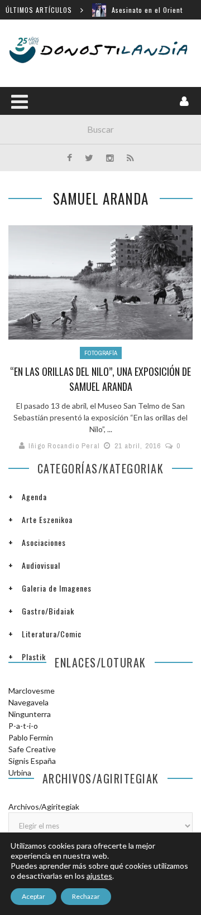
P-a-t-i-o (23, 725)
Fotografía (100, 353)
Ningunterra (29, 714)
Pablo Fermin (30, 737)
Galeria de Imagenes (57, 588)
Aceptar (33, 896)
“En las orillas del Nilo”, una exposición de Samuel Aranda (100, 379)
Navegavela (28, 702)
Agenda (34, 496)
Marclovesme (31, 690)
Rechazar (86, 896)
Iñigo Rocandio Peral (64, 446)
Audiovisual (41, 565)
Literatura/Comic (52, 634)
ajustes (99, 875)
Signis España (32, 761)
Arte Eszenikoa (47, 519)
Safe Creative (32, 749)
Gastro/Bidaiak (48, 611)
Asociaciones (44, 542)
